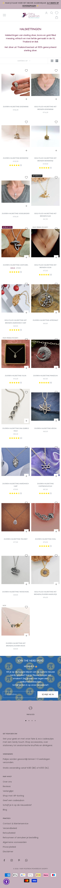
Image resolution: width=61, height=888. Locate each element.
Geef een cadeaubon (13, 800)
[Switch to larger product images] (52, 61)
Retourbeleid (9, 832)
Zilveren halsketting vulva (15, 375)
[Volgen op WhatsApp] (26, 860)
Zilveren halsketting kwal (45, 539)
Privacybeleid (9, 846)
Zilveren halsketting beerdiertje (15, 158)
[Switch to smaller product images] (57, 61)
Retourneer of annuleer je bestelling (20, 837)
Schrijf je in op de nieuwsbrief (17, 805)
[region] (30, 711)
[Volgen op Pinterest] (19, 860)
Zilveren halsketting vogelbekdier (15, 213)
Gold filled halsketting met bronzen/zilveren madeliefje (45, 593)
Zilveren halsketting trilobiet (16, 539)
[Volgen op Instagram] (11, 860)
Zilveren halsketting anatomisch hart (15, 484)
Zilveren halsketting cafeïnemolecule (45, 484)
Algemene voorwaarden (15, 842)
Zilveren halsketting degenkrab (15, 106)
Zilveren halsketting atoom (45, 428)
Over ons (7, 781)
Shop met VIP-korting (13, 795)
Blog (5, 809)
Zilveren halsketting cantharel (15, 265)
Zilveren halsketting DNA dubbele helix (15, 429)
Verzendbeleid (10, 828)
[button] (14, 165)
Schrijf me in (48, 694)
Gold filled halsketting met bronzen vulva (45, 266)
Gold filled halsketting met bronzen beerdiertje (45, 159)
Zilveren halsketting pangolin (45, 375)
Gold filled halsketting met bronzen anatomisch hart (16, 321)
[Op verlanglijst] (26, 70)
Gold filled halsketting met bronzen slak (45, 214)
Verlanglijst (8, 791)
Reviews (7, 786)
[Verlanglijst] (56, 12)
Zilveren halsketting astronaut (45, 320)
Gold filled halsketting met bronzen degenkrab (45, 107)
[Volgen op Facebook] (4, 860)
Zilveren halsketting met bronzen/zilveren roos (16, 644)
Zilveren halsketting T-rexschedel (15, 592)
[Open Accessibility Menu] (6, 882)
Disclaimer (8, 851)
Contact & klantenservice (15, 823)
